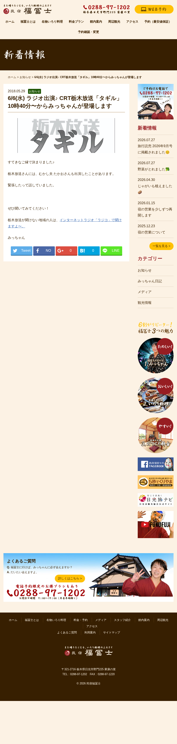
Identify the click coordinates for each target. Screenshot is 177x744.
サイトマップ (111, 632)
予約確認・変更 (88, 32)
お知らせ (25, 77)
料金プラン (76, 21)
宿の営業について (151, 232)
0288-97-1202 (78, 674)
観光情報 (145, 302)
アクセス (132, 21)
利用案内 (90, 632)
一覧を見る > (161, 246)
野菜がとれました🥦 (154, 169)
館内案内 (96, 21)
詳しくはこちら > (70, 578)
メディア (145, 292)
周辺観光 (114, 21)
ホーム (9, 21)
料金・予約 (81, 620)
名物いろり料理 (52, 21)
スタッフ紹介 (122, 620)
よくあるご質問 (67, 632)
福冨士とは (28, 21)
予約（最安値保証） (158, 21)
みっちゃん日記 (150, 281)
